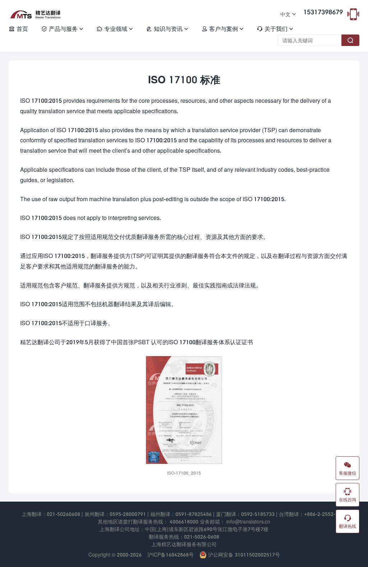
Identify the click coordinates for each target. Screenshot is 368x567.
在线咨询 (347, 494)
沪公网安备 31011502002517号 (243, 555)
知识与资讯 (167, 28)
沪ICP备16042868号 (170, 555)
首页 (18, 28)
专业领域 (114, 28)
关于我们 (275, 28)
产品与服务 (62, 28)
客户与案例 (222, 28)
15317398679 (323, 12)
